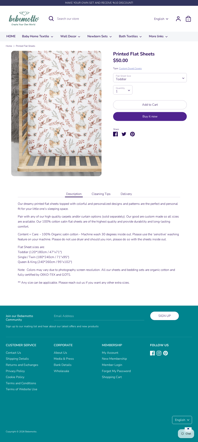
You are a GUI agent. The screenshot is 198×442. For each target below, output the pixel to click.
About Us (60, 353)
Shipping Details (17, 359)
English (159, 19)
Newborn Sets (97, 36)
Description (74, 194)
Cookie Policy (15, 377)
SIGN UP (164, 316)
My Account (110, 353)
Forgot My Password (116, 371)
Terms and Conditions (21, 383)
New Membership (114, 359)
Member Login (112, 365)
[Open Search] (51, 18)
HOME (10, 36)
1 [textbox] (117, 91)
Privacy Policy (15, 371)
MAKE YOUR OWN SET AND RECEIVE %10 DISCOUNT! (99, 3)
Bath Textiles (129, 36)
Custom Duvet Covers (130, 68)
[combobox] (150, 77)
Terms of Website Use (21, 389)
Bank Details (63, 365)
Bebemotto (31, 431)
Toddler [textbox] (121, 79)
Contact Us (13, 353)
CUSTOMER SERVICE (21, 345)
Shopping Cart (112, 377)
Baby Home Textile (36, 36)
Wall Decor (68, 36)
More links (156, 36)
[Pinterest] (165, 353)
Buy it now (150, 116)
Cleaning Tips (101, 194)
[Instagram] (159, 353)
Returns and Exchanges (22, 365)
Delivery (126, 194)
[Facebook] (152, 353)
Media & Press (64, 359)
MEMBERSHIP (112, 345)
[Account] (178, 17)
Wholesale (61, 371)
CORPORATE (63, 345)
